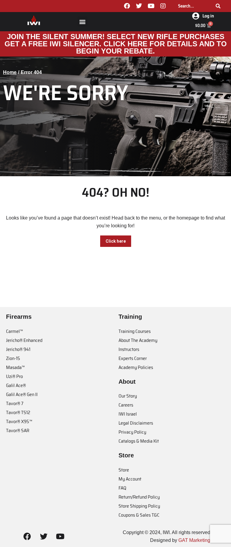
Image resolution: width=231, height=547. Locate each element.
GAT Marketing (194, 540)
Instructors (129, 349)
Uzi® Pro (14, 376)
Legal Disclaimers (136, 423)
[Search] (218, 6)
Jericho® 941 (18, 349)
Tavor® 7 (14, 403)
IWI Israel (128, 414)
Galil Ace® (16, 385)
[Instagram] (163, 6)
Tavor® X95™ (19, 421)
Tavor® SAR (17, 430)
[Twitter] (139, 6)
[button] (83, 21)
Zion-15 (13, 358)
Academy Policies (136, 367)
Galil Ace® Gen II (22, 394)
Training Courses (135, 331)
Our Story (128, 396)
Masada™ (15, 367)
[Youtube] (151, 6)
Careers (126, 405)
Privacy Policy (132, 432)
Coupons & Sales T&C (139, 515)
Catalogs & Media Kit (139, 441)
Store (124, 470)
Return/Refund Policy (139, 497)
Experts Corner (133, 358)
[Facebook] (127, 6)
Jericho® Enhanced (24, 340)
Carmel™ (14, 331)
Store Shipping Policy (139, 506)
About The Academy (138, 340)
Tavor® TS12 (18, 412)
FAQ (122, 488)
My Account (130, 479)
